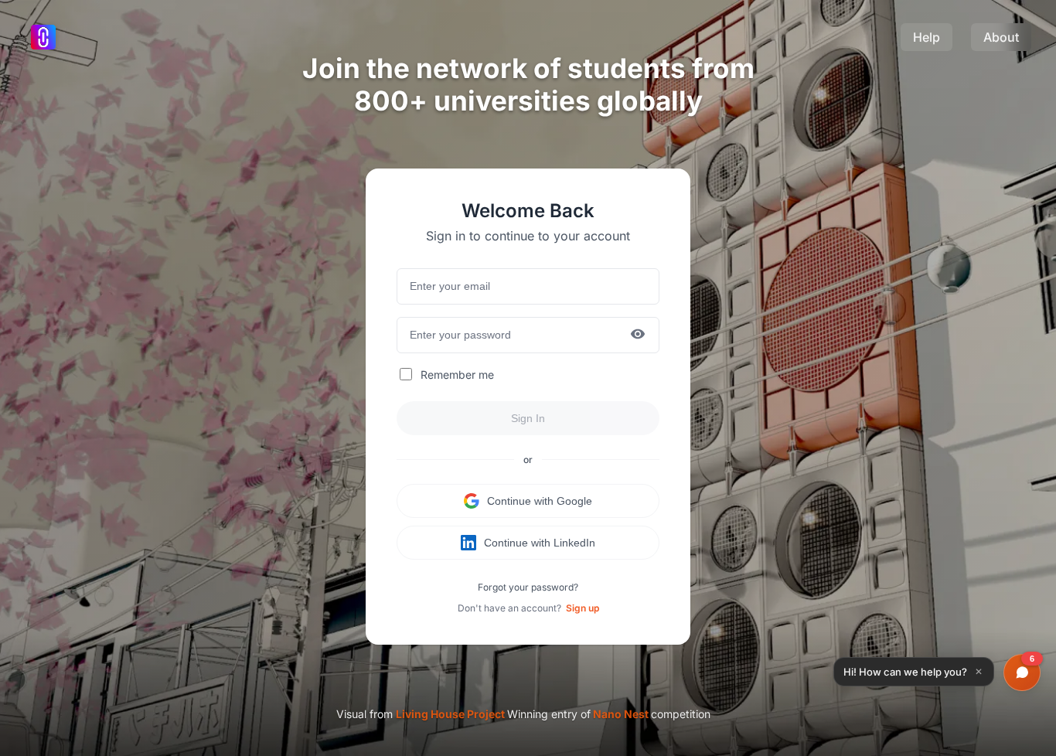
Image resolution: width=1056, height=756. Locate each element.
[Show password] (637, 335)
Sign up (582, 608)
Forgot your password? (528, 587)
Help (926, 37)
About (1001, 37)
